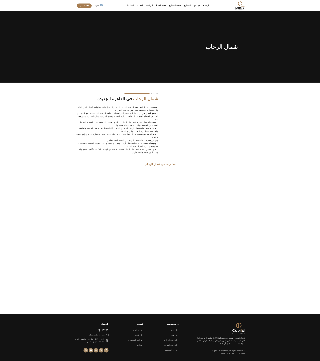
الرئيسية (206, 5)
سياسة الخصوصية (135, 340)
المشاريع (187, 5)
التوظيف (149, 5)
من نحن (197, 5)
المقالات (140, 5)
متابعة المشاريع (175, 5)
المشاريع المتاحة (170, 340)
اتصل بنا (130, 5)
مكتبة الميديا (161, 5)
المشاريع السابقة (170, 345)
